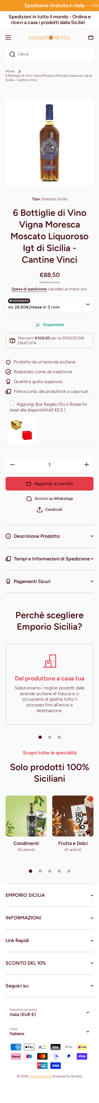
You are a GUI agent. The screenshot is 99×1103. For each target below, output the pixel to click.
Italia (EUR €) (23, 1014)
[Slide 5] (69, 871)
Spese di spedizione (29, 289)
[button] (49, 509)
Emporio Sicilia (41, 1076)
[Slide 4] (59, 871)
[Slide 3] (59, 737)
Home (10, 71)
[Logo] (49, 37)
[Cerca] (10, 54)
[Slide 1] (40, 737)
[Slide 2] (49, 737)
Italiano (17, 1033)
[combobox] (50, 54)
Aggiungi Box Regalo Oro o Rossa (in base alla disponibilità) (48, 407)
